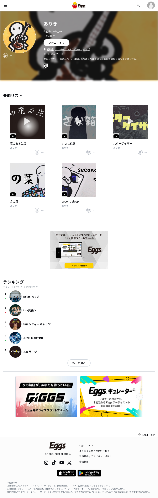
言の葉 (14, 201)
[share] (5, 55)
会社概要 (84, 461)
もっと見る (79, 363)
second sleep (70, 201)
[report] (10, 55)
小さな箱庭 (68, 143)
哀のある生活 (18, 143)
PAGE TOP (148, 435)
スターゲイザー (122, 143)
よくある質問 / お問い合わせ (94, 450)
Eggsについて (86, 445)
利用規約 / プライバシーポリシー (96, 456)
